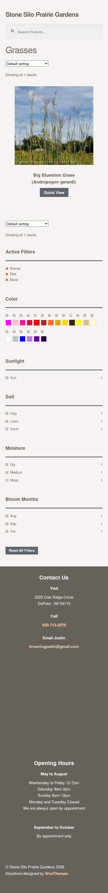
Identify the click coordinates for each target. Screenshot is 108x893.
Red (13, 273)
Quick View (54, 192)
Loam (14, 421)
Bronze (15, 268)
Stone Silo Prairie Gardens (42, 14)
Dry (12, 464)
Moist (14, 279)
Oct (12, 531)
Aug (13, 515)
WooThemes (56, 873)
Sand (14, 428)
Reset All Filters (22, 550)
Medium (16, 472)
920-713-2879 (54, 625)
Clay (13, 413)
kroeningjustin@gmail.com (54, 646)
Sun (13, 377)
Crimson (32, 322)
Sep (13, 523)
